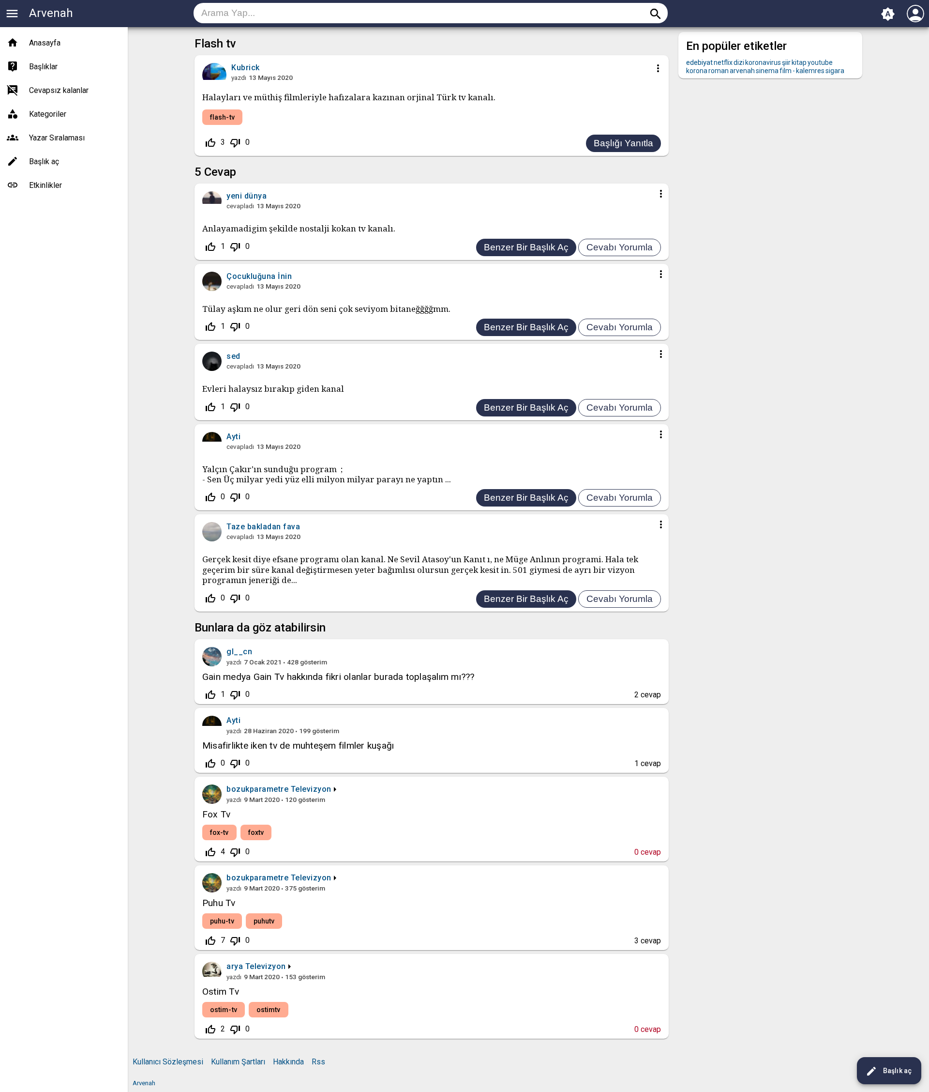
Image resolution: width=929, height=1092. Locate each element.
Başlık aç (889, 1071)
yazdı (238, 77)
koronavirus (763, 62)
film (785, 71)
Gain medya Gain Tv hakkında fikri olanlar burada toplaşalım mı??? (338, 676)
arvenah (742, 71)
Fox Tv (216, 814)
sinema (767, 71)
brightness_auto (888, 14)
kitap (799, 62)
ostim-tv (223, 1010)
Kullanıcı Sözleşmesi (168, 1061)
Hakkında (288, 1061)
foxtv (256, 832)
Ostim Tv (220, 991)
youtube (820, 62)
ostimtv (268, 1010)
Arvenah (51, 13)
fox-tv (219, 832)
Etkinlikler (45, 185)
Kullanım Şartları (238, 1061)
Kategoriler (47, 114)
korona (696, 71)
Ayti (233, 720)
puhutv (264, 921)
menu (12, 13)
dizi (739, 62)
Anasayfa (44, 42)
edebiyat (699, 62)
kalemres (810, 71)
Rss (318, 1061)
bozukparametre (257, 789)
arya (234, 966)
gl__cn (239, 651)
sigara (834, 71)
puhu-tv (222, 921)
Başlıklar (43, 66)
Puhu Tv (219, 902)
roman (718, 71)
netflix (723, 62)
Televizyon (311, 789)
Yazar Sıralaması (57, 137)
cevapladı (240, 206)
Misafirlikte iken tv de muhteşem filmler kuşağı (298, 745)
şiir (786, 62)
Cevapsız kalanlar (59, 90)
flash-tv (222, 117)
